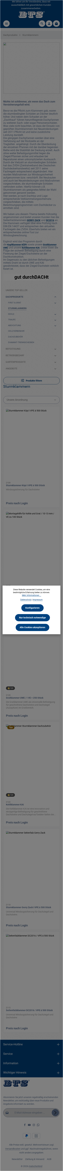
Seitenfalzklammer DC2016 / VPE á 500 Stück (29, 1010)
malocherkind (35, 1166)
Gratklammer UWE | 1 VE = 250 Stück (24, 698)
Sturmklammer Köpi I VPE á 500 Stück (25, 485)
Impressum (38, 600)
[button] (55, 297)
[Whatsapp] (38, 1125)
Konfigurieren (32, 608)
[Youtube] (29, 1125)
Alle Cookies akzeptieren (32, 627)
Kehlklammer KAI (15, 804)
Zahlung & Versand (34, 1159)
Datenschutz (25, 600)
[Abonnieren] (55, 1112)
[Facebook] (25, 1125)
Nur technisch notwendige (32, 617)
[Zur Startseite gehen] (31, 14)
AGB (49, 1159)
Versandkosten (12, 1148)
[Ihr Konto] (49, 23)
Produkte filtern (33, 380)
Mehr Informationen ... (31, 595)
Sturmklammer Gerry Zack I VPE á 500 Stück (28, 907)
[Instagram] (34, 1125)
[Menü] (6, 23)
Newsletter (17, 1159)
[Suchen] (42, 23)
